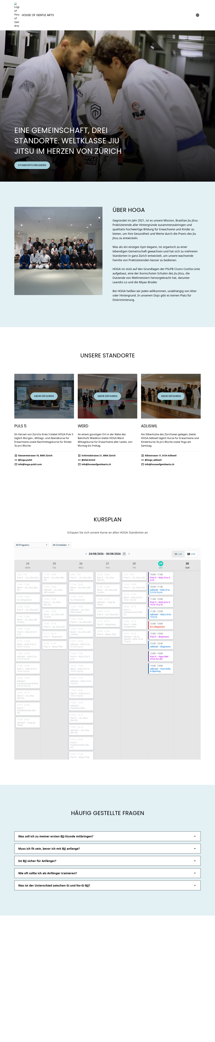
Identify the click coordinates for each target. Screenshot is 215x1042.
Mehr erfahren (44, 396)
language (197, 15)
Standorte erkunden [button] (32, 165)
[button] (107, 836)
